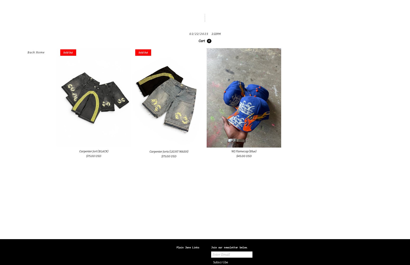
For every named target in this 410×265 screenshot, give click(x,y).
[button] (205, 41)
